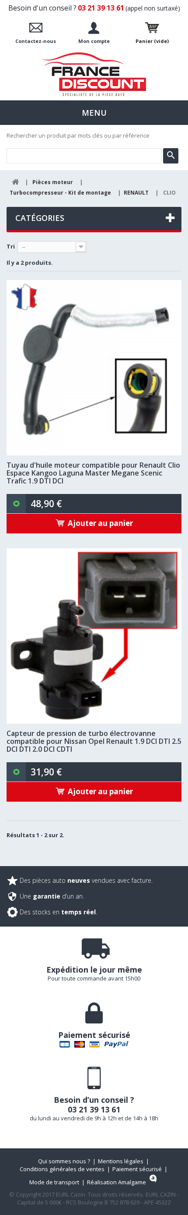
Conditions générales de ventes (62, 1169)
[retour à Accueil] (15, 182)
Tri (11, 246)
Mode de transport (54, 1182)
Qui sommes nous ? (64, 1161)
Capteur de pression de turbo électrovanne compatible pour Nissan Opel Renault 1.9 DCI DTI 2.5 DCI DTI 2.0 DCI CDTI (94, 741)
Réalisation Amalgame (116, 1182)
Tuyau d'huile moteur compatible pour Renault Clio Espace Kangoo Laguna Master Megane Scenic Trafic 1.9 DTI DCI (93, 473)
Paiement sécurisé (137, 1169)
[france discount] (94, 74)
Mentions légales (120, 1161)
